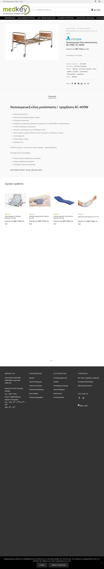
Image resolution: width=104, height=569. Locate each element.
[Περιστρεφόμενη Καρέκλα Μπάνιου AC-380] (15, 200)
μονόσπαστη (84, 71)
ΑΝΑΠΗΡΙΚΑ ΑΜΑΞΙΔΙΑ (85, 18)
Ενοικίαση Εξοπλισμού (85, 382)
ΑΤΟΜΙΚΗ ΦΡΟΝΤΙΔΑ (66, 18)
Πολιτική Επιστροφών (36, 389)
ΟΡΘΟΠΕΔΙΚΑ (10, 18)
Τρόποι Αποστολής (35, 386)
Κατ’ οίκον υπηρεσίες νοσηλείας (88, 378)
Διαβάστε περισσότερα (58, 565)
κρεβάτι (69, 71)
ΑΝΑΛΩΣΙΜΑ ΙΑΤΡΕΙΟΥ (26, 18)
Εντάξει (42, 565)
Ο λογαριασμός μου (60, 378)
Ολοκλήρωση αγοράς (61, 386)
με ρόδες (75, 71)
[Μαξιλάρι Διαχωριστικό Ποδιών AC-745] (39, 200)
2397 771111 (19, 1)
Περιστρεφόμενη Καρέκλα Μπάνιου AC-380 (13, 217)
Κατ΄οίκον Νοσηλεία (83, 28)
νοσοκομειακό (71, 74)
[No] (101, 563)
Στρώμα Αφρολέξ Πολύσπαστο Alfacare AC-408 (63, 217)
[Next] (99, 250)
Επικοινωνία (58, 393)
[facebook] (79, 398)
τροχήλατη (80, 74)
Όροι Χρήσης (33, 393)
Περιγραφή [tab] (52, 96)
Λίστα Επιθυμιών (59, 389)
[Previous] (4, 250)
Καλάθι (56, 382)
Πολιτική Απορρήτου (36, 397)
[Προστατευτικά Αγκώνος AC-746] (88, 200)
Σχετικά (31, 378)
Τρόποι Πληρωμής (35, 382)
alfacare (75, 69)
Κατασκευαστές (59, 397)
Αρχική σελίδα (70, 28)
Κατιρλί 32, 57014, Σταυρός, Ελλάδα (14, 390)
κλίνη (94, 69)
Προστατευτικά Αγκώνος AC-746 (88, 217)
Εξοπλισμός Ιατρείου (85, 386)
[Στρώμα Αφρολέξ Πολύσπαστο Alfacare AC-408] (64, 200)
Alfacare (74, 77)
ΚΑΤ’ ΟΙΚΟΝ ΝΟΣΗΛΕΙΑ (46, 18)
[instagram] (83, 398)
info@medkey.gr (15, 397)
